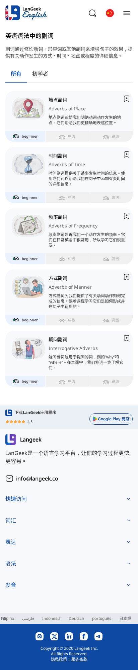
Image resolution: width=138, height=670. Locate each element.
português (101, 618)
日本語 (125, 618)
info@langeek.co (37, 478)
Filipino (7, 618)
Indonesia (51, 618)
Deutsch (76, 618)
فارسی (28, 618)
